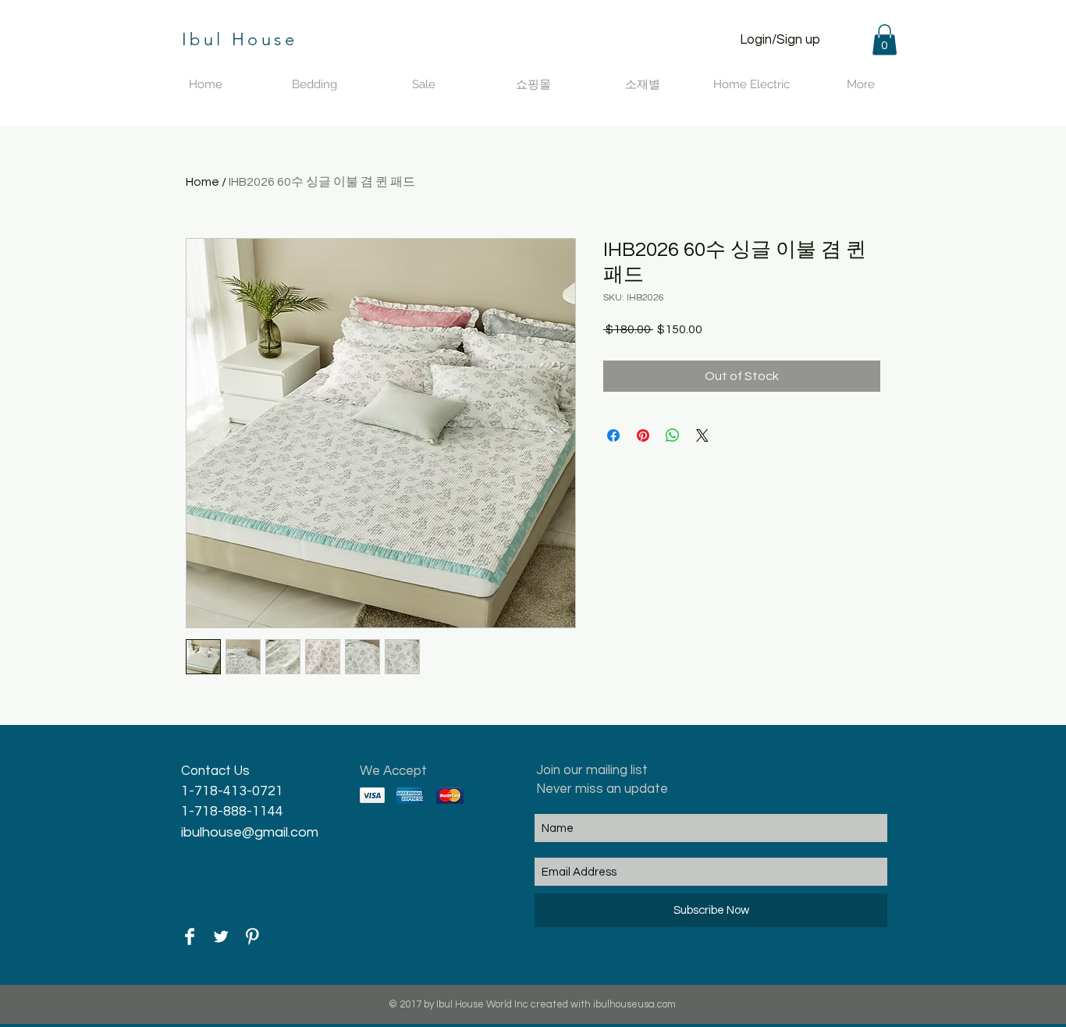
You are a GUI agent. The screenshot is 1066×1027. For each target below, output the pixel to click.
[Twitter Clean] (220, 936)
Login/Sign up (780, 40)
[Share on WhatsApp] (672, 435)
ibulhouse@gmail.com (249, 832)
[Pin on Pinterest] (643, 435)
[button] (884, 39)
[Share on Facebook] (613, 435)
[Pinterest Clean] (252, 936)
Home (202, 182)
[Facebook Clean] (189, 936)
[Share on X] (702, 435)
